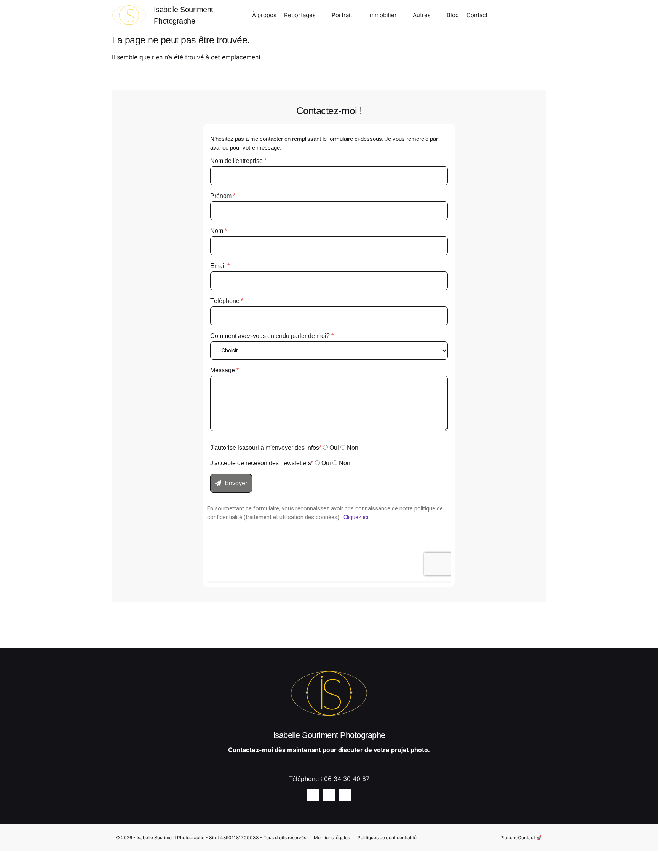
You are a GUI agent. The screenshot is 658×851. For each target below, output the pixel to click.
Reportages (300, 15)
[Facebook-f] (512, 16)
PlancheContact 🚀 (521, 837)
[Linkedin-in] (525, 16)
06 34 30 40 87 (346, 778)
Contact (476, 15)
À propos (264, 15)
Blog (453, 15)
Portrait (342, 15)
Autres (422, 15)
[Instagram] (499, 16)
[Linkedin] (345, 795)
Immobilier (382, 15)
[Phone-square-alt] (539, 16)
